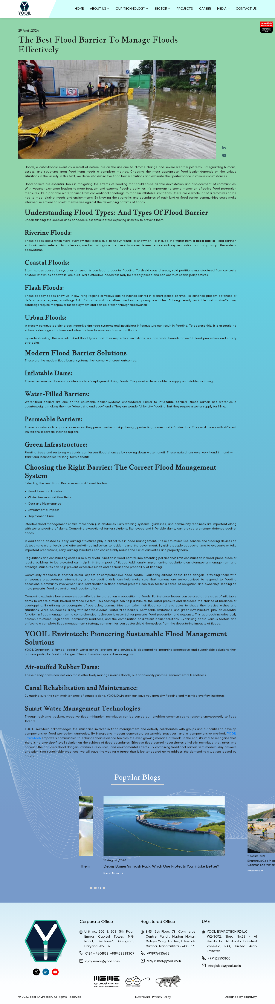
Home (79, 8)
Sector (160, 8)
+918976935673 (158, 953)
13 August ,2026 (101, 860)
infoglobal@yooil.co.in (224, 965)
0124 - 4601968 (96, 953)
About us (98, 8)
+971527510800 (219, 958)
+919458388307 (122, 953)
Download (142, 997)
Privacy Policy (161, 997)
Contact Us (246, 8)
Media (221, 8)
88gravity (250, 996)
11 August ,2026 (242, 856)
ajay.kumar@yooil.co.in (102, 961)
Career (205, 8)
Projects (185, 8)
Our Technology (130, 8)
